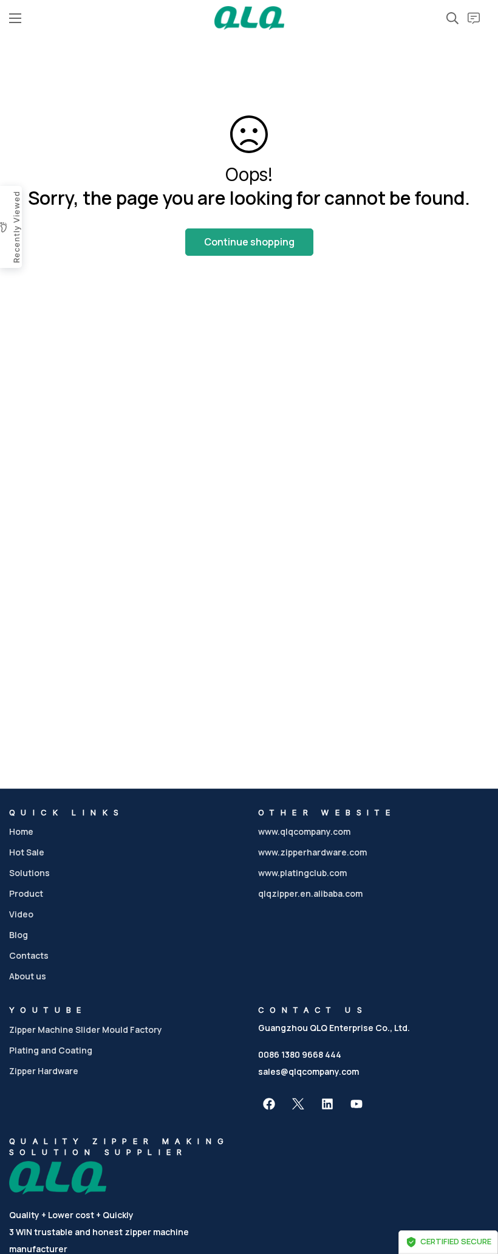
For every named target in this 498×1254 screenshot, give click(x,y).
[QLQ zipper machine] (249, 18)
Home (21, 831)
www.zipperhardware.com (312, 852)
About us (27, 976)
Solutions (29, 873)
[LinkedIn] (327, 1104)
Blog (18, 934)
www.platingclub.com (302, 873)
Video (21, 914)
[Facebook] (269, 1104)
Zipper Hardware (43, 1071)
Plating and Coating (50, 1050)
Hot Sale (26, 852)
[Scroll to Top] (474, 1188)
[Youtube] (356, 1104)
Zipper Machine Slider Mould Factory (85, 1029)
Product (26, 893)
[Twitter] (298, 1104)
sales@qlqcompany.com (308, 1071)
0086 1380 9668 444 (299, 1054)
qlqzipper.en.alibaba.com (310, 893)
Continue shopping (249, 241)
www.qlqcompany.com (304, 831)
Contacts (29, 955)
